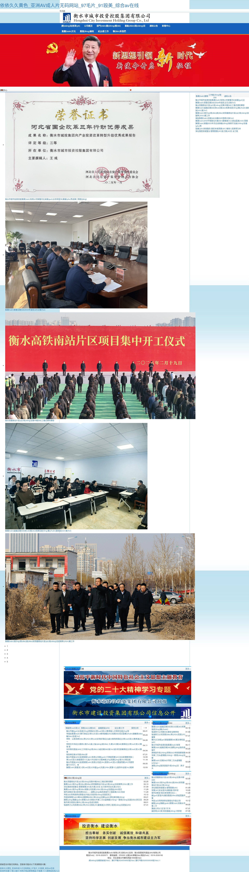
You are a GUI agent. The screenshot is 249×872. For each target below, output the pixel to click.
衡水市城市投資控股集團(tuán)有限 (165, 744)
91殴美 (39, 870)
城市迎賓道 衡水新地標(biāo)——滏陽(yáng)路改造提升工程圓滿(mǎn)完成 (94, 792)
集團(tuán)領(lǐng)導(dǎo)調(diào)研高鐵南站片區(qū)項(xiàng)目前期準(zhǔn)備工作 (39, 641)
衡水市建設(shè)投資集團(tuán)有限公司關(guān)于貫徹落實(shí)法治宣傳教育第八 (100, 757)
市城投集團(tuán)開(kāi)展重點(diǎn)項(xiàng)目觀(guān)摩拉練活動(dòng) (94, 797)
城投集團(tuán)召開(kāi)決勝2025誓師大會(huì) (214, 118)
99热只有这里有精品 (28, 870)
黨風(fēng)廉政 (87, 31)
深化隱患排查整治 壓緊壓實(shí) (164, 787)
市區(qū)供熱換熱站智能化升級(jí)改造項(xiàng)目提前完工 (87, 794)
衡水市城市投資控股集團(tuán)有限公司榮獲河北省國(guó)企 (220, 100)
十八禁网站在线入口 (51, 870)
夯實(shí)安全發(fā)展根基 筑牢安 (165, 790)
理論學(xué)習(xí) (73, 728)
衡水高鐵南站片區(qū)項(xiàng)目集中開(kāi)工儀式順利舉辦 (29, 420)
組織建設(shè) (104, 728)
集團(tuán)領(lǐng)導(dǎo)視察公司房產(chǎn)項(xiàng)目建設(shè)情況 (93, 789)
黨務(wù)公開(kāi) (88, 728)
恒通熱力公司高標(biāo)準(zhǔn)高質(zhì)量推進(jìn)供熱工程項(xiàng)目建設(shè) (97, 804)
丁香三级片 (14, 870)
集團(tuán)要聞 (202, 96)
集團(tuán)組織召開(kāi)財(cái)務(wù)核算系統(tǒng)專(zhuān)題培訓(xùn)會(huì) (38, 530)
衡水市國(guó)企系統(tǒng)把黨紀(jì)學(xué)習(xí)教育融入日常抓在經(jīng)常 (97, 731)
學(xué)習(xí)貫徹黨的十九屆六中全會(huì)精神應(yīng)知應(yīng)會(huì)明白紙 (98, 759)
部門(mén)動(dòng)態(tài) (109, 25)
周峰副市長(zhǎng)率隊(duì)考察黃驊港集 (168, 752)
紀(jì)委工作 (103, 31)
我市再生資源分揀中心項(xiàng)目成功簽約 (81, 802)
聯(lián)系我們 (119, 31)
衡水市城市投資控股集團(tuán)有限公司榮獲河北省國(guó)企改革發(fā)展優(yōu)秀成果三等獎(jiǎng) (46, 199)
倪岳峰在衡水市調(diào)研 (76, 754)
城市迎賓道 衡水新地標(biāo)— (164, 792)
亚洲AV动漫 (4, 870)
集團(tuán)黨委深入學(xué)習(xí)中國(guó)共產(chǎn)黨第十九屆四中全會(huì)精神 (100, 767)
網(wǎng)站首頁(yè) (70, 25)
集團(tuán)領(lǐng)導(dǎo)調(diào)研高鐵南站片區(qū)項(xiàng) (167, 783)
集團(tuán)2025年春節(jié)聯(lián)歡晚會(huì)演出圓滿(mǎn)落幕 (221, 120)
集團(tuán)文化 (69, 31)
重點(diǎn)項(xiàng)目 (135, 25)
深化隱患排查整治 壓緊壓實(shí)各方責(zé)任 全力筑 (216, 131)
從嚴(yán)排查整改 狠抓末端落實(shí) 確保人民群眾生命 (218, 128)
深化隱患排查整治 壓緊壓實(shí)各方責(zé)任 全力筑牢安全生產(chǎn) (92, 786)
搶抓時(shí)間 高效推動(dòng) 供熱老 (166, 811)
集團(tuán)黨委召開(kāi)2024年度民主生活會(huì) (25, 309)
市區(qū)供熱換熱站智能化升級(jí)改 (166, 800)
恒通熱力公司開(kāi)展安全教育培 (165, 731)
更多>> (188, 668)
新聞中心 (166, 25)
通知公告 (154, 25)
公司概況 (88, 25)
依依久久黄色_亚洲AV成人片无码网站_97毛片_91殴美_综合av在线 (69, 5)
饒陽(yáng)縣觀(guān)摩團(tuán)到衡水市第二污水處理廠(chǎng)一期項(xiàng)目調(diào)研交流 (103, 799)
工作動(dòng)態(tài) (215, 96)
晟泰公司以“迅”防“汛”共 (160, 808)
